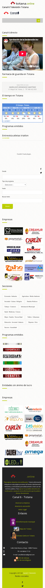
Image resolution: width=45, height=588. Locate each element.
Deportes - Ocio (33, 322)
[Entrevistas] (12, 356)
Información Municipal (28, 306)
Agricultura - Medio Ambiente (31, 296)
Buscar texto (6, 197)
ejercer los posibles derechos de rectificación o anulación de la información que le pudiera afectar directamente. (22, 491)
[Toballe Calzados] (13, 277)
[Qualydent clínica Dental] (13, 231)
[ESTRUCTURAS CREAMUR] (34, 231)
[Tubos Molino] (13, 409)
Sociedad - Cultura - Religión (13, 301)
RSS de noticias (23, 558)
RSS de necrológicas (23, 560)
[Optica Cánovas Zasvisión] (34, 427)
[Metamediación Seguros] (34, 409)
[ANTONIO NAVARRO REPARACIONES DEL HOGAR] (13, 249)
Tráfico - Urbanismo (33, 317)
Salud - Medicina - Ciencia (12, 312)
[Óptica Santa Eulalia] (13, 259)
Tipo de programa (8, 181)
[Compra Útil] (12, 344)
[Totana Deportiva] (12, 363)
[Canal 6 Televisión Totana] (22, 3)
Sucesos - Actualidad (10, 327)
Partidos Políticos (32, 301)
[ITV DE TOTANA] (34, 277)
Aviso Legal (22, 509)
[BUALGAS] (34, 418)
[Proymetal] (13, 239)
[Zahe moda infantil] (13, 268)
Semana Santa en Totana (25, 536)
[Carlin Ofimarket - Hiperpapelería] (34, 240)
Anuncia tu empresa (23, 503)
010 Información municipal (25, 522)
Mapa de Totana (25, 529)
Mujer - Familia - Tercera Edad (13, 317)
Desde (4, 171)
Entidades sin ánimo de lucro (17, 385)
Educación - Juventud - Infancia (13, 322)
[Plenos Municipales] (12, 369)
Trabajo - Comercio (10, 306)
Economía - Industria (10, 296)
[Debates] (12, 376)
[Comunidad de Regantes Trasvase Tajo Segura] (34, 268)
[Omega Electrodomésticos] (34, 452)
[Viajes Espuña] (13, 418)
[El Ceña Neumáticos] (34, 249)
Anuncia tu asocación (22, 506)
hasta (4, 188)
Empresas (7, 219)
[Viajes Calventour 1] (13, 452)
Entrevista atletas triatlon (15, 135)
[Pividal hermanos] (34, 259)
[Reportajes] (12, 350)
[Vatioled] (13, 462)
